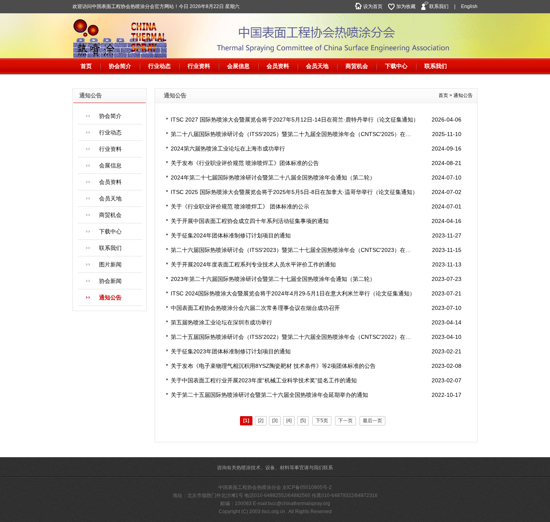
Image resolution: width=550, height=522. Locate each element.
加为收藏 (406, 6)
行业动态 (159, 66)
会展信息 (238, 66)
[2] (260, 420)
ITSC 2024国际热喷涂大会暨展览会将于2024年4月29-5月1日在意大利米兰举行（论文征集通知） (293, 293)
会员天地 (317, 66)
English (469, 6)
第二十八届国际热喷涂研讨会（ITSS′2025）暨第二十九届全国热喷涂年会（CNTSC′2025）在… (291, 134)
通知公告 (110, 297)
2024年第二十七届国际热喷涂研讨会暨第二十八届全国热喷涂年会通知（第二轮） (273, 177)
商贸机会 (356, 66)
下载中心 (396, 66)
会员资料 (278, 66)
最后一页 (372, 420)
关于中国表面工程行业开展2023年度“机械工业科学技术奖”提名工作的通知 (264, 380)
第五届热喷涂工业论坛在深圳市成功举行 (221, 322)
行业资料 (199, 66)
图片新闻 (110, 264)
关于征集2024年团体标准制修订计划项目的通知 (231, 235)
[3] (274, 420)
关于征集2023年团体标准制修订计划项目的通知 (231, 351)
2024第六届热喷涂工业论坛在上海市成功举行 (228, 148)
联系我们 (439, 6)
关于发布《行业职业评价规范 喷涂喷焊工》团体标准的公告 (245, 163)
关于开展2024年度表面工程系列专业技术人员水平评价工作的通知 (253, 264)
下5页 (322, 420)
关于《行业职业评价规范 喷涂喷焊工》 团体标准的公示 (240, 206)
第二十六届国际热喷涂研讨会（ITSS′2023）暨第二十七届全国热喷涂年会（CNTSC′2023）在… (291, 250)
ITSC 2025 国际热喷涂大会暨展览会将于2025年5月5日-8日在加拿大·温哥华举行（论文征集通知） (294, 192)
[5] (303, 420)
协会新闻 (110, 281)
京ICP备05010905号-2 (307, 487)
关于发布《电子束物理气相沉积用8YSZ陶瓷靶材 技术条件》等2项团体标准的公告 (273, 366)
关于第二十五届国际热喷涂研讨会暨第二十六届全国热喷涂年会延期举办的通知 (269, 395)
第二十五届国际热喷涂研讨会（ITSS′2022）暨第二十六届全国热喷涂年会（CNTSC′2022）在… (291, 337)
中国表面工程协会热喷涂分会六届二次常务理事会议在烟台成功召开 (255, 308)
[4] (289, 420)
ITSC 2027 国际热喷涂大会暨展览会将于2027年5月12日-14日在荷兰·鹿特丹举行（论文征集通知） (295, 119)
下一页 (345, 420)
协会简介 (120, 66)
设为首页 (373, 6)
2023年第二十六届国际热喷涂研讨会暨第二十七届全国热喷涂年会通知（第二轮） (273, 279)
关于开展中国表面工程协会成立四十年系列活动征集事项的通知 (250, 221)
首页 (86, 66)
